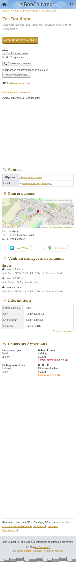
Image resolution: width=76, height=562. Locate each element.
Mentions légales (22, 551)
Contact (37, 551)
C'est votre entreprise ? (63, 331)
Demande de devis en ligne (20, 39)
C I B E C (43, 365)
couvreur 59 (39, 526)
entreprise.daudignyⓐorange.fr (37, 183)
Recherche (71, 4)
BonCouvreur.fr (42, 547)
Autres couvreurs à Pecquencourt (21, 97)
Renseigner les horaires (15, 92)
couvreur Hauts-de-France (17, 526)
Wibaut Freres (46, 350)
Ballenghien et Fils (13, 365)
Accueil (4, 4)
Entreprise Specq (12, 350)
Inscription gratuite (53, 551)
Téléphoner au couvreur (30, 177)
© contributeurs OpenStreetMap (58, 201)
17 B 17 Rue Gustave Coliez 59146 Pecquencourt (15, 53)
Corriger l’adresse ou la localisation (56, 227)
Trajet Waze (22, 248)
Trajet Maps (59, 248)
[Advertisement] (38, 479)
